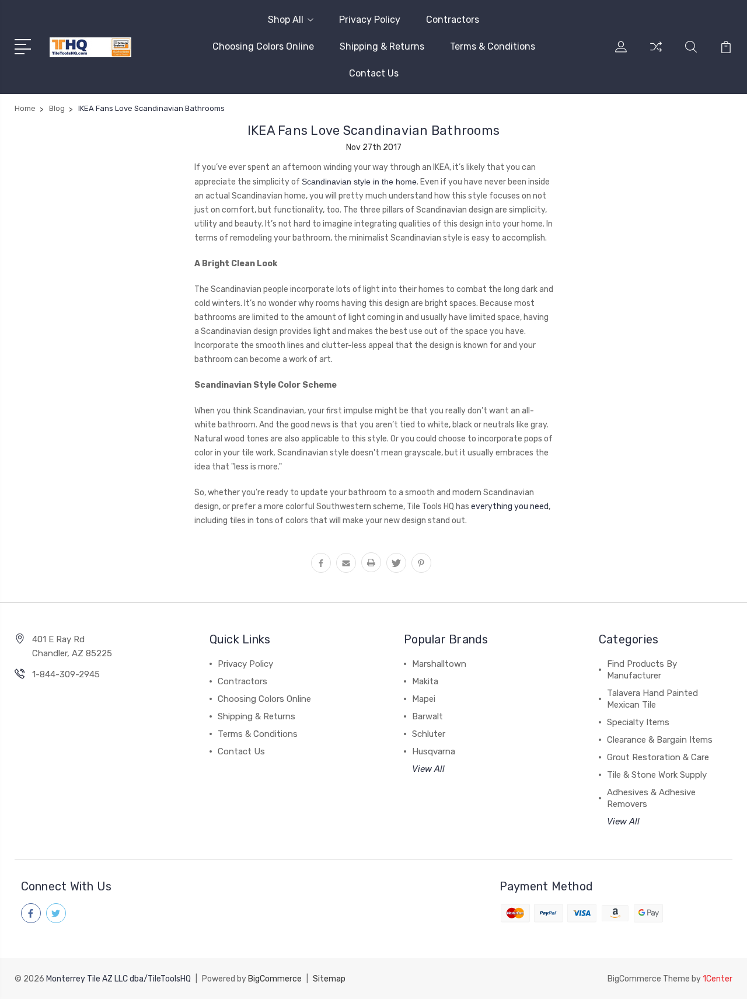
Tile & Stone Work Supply (657, 775)
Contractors (452, 19)
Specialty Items (638, 722)
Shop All (285, 19)
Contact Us (374, 73)
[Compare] (656, 53)
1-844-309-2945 (66, 674)
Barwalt (427, 716)
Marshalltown (439, 664)
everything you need (510, 506)
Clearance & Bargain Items (660, 740)
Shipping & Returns (382, 46)
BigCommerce (275, 979)
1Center (717, 979)
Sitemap (329, 979)
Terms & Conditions (492, 46)
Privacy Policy (369, 19)
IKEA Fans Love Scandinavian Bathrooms (373, 130)
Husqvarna (433, 751)
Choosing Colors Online (263, 46)
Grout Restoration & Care (658, 757)
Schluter (428, 734)
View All (428, 769)
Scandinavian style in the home (359, 181)
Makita (425, 681)
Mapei (423, 699)
